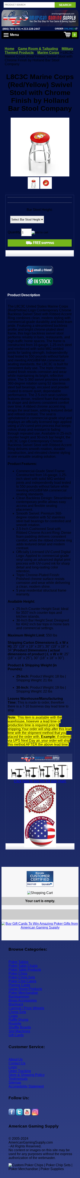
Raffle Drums (18, 1019)
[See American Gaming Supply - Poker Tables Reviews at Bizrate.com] (40, 879)
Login (13, 1067)
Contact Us (17, 1063)
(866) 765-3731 (12, 28)
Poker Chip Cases (22, 981)
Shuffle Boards (20, 1027)
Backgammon (19, 996)
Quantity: (14, 232)
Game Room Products (25, 989)
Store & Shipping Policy (27, 1075)
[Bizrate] (73, 888)
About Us (16, 1059)
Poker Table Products (25, 969)
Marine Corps (48, 52)
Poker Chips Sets (22, 977)
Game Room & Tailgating (38, 48)
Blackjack (16, 1004)
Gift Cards (16, 1035)
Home (9, 48)
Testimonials (18, 1078)
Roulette (15, 1023)
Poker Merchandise (23, 992)
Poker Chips (18, 973)
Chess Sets (17, 1012)
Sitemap (15, 1082)
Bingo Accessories (23, 1000)
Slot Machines (19, 1031)
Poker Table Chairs (23, 966)
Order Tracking (20, 1071)
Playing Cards (19, 985)
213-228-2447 (31, 28)
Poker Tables (18, 962)
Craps (13, 1016)
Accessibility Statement (26, 1086)
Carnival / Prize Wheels (26, 1008)
